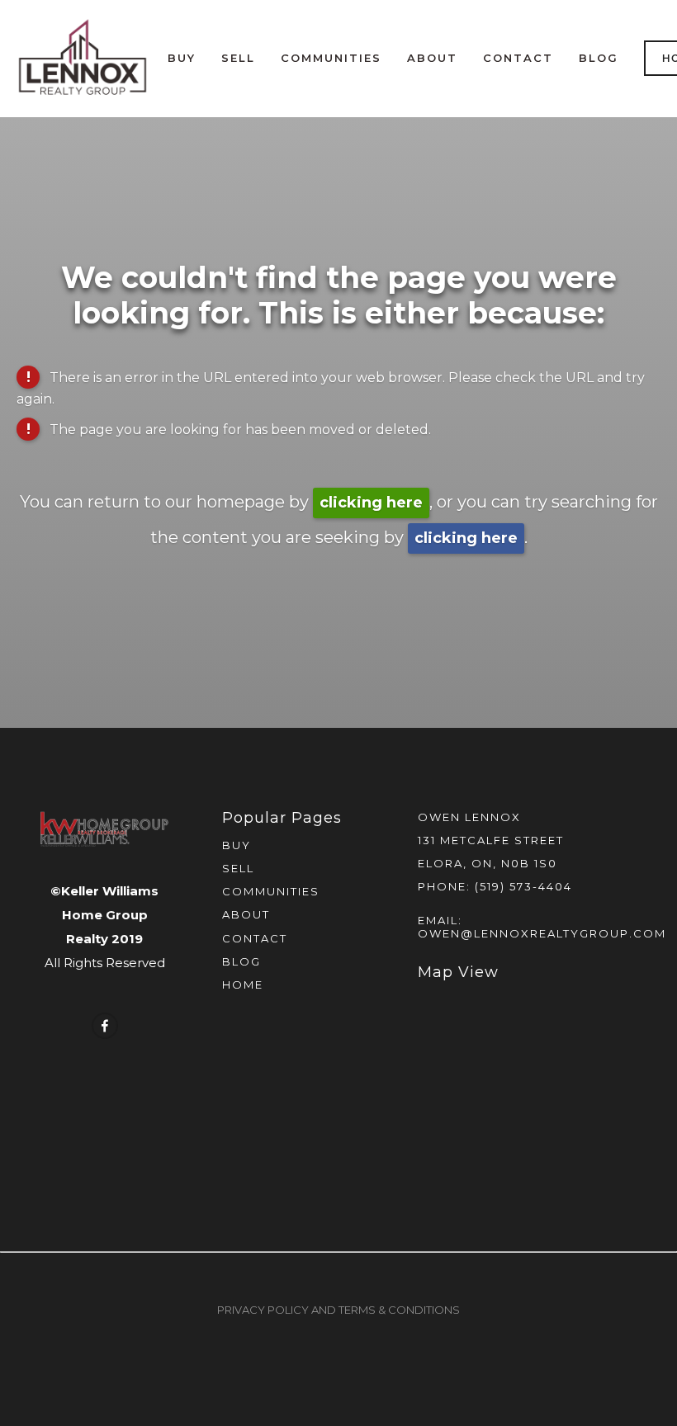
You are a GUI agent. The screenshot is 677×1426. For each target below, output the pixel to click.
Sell (238, 57)
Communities (331, 57)
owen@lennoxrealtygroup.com (542, 933)
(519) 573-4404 (523, 886)
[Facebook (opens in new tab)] (105, 1026)
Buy (182, 57)
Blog (598, 57)
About (432, 57)
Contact (518, 57)
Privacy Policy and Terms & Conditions (338, 1309)
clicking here (371, 502)
